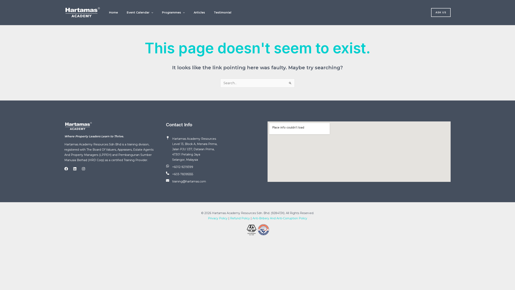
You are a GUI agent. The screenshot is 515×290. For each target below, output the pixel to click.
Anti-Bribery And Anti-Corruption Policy (279, 218)
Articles (199, 12)
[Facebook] (66, 169)
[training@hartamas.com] (186, 181)
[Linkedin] (75, 169)
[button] (151, 12)
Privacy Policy (218, 218)
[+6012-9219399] (179, 167)
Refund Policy (240, 218)
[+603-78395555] (179, 174)
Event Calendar (138, 12)
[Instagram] (83, 169)
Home (113, 12)
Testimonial (222, 12)
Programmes (171, 12)
